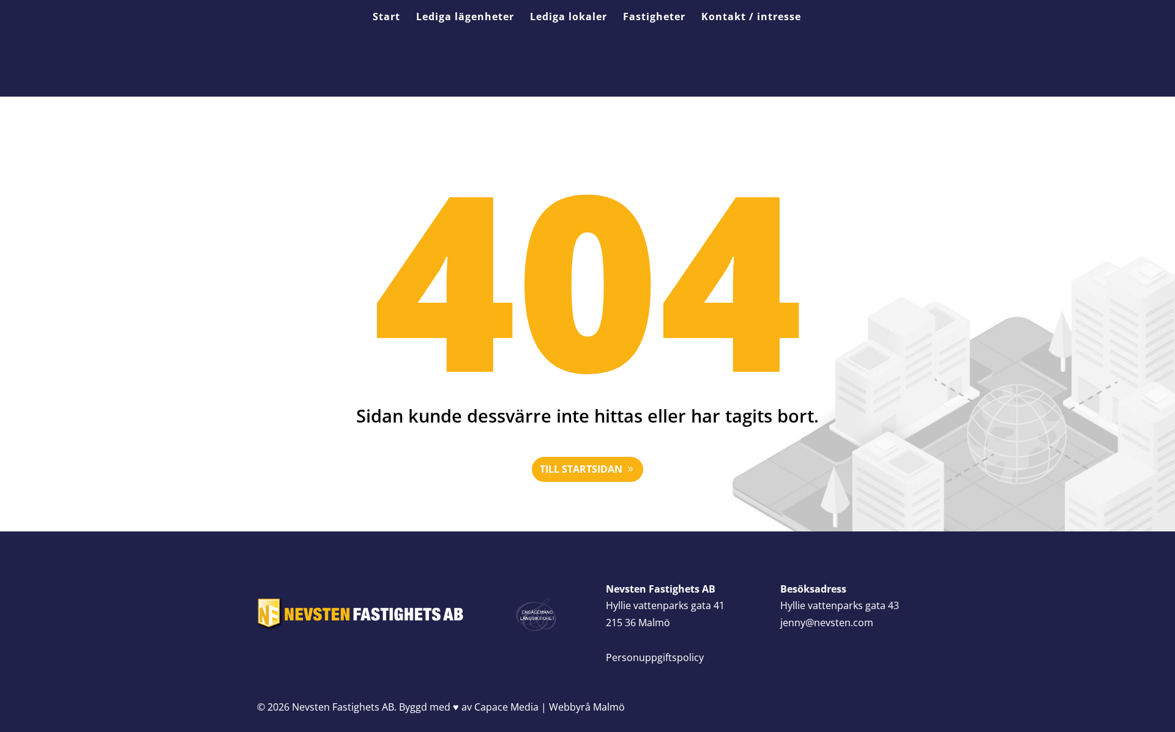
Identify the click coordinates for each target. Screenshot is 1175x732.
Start (386, 17)
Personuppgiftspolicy (655, 657)
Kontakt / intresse (751, 17)
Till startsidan (581, 469)
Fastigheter (654, 17)
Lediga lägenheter (465, 17)
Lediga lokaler (568, 17)
